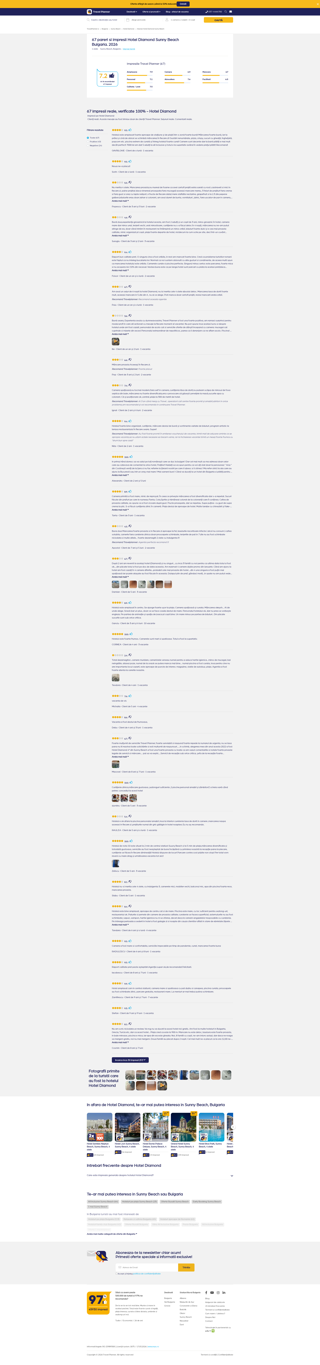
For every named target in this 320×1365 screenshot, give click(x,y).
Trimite (186, 1267)
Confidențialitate (225, 1355)
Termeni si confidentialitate (217, 1310)
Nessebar (184, 1321)
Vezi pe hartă (129, 49)
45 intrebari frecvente (215, 1306)
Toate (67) (94, 138)
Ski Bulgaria (169, 1302)
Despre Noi (210, 1317)
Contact (209, 1321)
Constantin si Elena (188, 1306)
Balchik (183, 1310)
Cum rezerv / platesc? (215, 1314)
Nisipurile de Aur (187, 1302)
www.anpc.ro (153, 1347)
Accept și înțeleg (139, 1274)
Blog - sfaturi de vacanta (177, 12)
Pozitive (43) (95, 142)
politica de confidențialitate (147, 1274)
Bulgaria (168, 1298)
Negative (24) (96, 146)
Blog (207, 1299)
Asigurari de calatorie (215, 1302)
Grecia (167, 1306)
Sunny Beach (186, 1317)
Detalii (183, 4)
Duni (182, 1325)
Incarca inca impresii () (129, 1060)
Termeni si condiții (209, 1355)
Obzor (182, 1313)
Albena (183, 1298)
